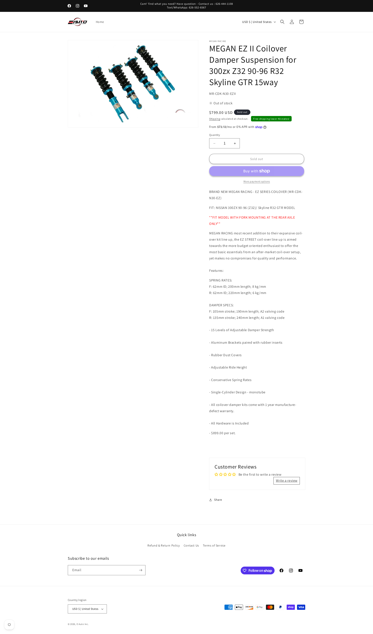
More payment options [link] (256, 181)
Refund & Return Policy (163, 545)
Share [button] (218, 500)
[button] (282, 22)
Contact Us (191, 545)
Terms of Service (214, 545)
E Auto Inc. (83, 624)
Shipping (214, 118)
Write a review (286, 480)
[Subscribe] (140, 570)
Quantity (214, 135)
